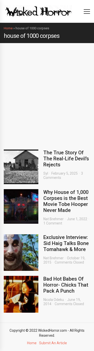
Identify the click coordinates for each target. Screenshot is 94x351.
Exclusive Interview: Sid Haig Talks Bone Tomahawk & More (66, 243)
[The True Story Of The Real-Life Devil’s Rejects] (21, 167)
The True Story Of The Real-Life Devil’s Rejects (66, 159)
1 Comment (52, 223)
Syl (45, 173)
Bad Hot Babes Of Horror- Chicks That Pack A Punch (65, 285)
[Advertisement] (47, 93)
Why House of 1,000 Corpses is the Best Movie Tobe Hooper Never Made (65, 201)
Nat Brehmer (53, 219)
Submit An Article (53, 343)
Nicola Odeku (53, 300)
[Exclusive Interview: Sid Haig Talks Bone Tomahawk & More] (21, 252)
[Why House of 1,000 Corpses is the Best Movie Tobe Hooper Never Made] (21, 206)
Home (8, 28)
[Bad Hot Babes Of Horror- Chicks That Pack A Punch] (21, 294)
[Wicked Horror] (38, 11)
